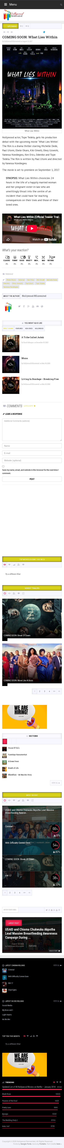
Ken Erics (30, 280)
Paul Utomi (29, 283)
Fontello (42, 1143)
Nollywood (9, 274)
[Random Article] (8, 32)
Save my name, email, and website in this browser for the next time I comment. (30, 472)
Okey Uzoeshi (17, 283)
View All (55, 783)
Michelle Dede (52, 280)
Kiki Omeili (40, 280)
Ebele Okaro (11, 280)
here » (59, 1143)
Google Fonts (26, 1143)
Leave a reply (28, 406)
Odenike (6, 283)
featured (21, 280)
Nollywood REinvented (12, 41)
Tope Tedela (40, 283)
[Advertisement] (32, 520)
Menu (13, 4)
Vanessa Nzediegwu (10, 287)
